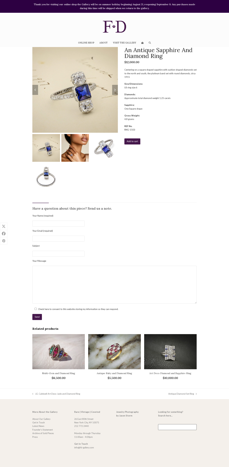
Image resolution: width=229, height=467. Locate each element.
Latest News (38, 426)
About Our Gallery (41, 419)
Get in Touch (38, 422)
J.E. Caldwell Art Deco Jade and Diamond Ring (56, 394)
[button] (142, 42)
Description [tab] (40, 199)
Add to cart (132, 141)
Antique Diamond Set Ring (181, 394)
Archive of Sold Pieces (43, 433)
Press (35, 437)
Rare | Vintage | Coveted (87, 412)
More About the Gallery (45, 412)
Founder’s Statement (42, 429)
